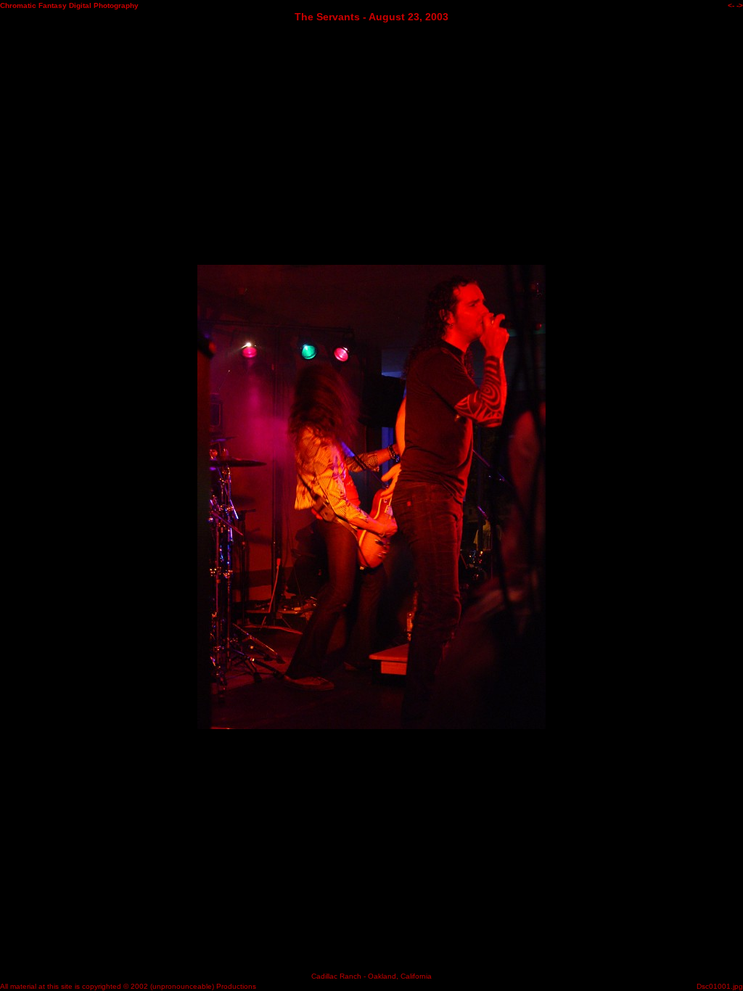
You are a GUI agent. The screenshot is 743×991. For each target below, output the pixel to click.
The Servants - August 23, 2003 (371, 16)
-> (739, 5)
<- (731, 5)
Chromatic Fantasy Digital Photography (69, 5)
